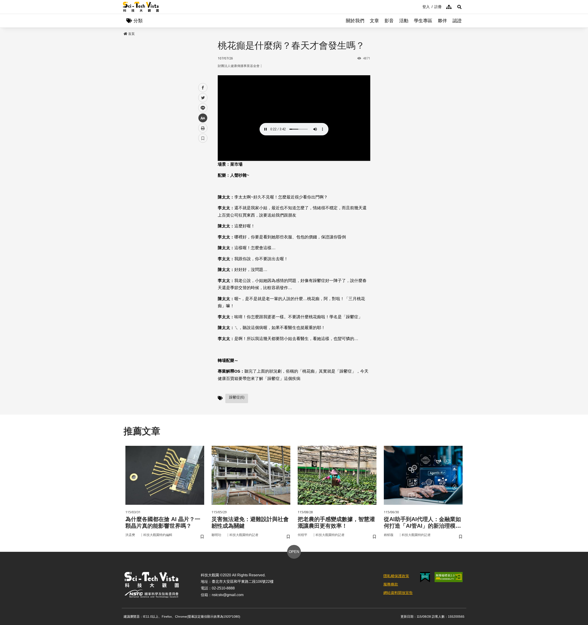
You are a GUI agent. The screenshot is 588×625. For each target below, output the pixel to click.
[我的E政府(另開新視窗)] (425, 577)
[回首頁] (141, 7)
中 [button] (203, 118)
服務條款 (390, 584)
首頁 (131, 34)
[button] (459, 7)
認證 (457, 20)
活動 (403, 20)
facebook (202, 88)
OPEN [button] (294, 552)
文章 (374, 20)
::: (419, 6)
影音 (389, 20)
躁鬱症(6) (236, 397)
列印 (202, 128)
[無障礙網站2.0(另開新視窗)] (449, 577)
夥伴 (442, 20)
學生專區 (423, 20)
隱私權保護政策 (396, 576)
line (201, 108)
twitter (202, 98)
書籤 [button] (202, 138)
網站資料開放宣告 (398, 593)
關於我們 (355, 20)
